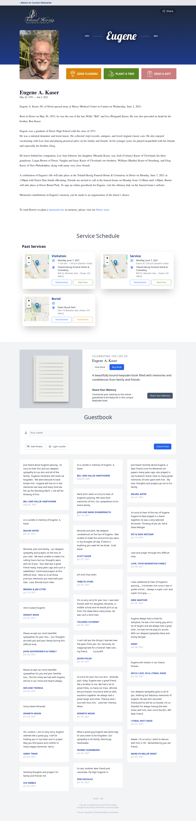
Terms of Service (106, 807)
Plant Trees (83, 282)
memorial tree (56, 209)
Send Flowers (83, 319)
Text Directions (61, 282)
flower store (102, 209)
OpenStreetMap (101, 812)
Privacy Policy (89, 807)
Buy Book (116, 367)
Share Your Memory (160, 395)
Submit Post (162, 446)
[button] (37, 263)
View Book (100, 367)
